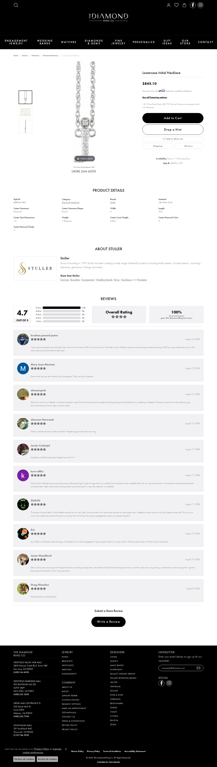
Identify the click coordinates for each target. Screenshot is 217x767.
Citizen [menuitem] (114, 716)
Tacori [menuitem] (114, 682)
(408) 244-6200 (84, 171)
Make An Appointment (74, 708)
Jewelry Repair (69, 695)
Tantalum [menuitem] (115, 686)
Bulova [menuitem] (114, 720)
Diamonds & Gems (94, 42)
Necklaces (35, 55)
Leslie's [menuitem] (114, 661)
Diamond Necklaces (50, 55)
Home (16, 55)
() (84, 307)
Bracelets (75, 279)
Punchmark (114, 762)
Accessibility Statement (135, 751)
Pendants (142, 279)
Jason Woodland (41, 555)
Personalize (144, 42)
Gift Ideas (167, 42)
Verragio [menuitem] (115, 699)
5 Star (38, 307)
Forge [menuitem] (113, 707)
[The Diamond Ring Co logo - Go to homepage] (108, 17)
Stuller (113, 202)
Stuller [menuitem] (114, 690)
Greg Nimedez (40, 584)
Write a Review (108, 621)
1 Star (38, 321)
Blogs (65, 691)
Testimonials (69, 712)
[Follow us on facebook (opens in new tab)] (193, 5)
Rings (117, 279)
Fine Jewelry (119, 42)
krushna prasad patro (44, 335)
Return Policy (69, 725)
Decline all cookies (24, 759)
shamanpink (38, 390)
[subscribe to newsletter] (198, 668)
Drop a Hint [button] (173, 129)
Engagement (87, 279)
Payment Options (71, 704)
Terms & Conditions (73, 721)
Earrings (64, 279)
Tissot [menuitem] (113, 711)
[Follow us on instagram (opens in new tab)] (200, 5)
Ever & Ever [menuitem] (116, 695)
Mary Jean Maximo (43, 364)
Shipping (157, 146)
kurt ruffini (37, 471)
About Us (67, 687)
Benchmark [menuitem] (116, 703)
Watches (68, 42)
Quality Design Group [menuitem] (122, 673)
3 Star (38, 314)
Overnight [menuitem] (116, 669)
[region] (85, 112)
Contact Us (68, 716)
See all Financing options (154, 97)
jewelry (25, 55)
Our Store (185, 42)
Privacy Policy (70, 729)
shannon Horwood (42, 419)
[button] (16, 5)
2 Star (38, 318)
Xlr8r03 (35, 500)
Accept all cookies (47, 759)
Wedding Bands (45, 42)
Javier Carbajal (40, 445)
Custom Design (70, 699)
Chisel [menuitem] (113, 657)
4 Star (38, 311)
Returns (189, 146)
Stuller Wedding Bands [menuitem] (123, 678)
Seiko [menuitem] (113, 724)
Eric (33, 530)
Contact (206, 42)
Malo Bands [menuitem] (117, 665)
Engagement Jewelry (16, 42)
